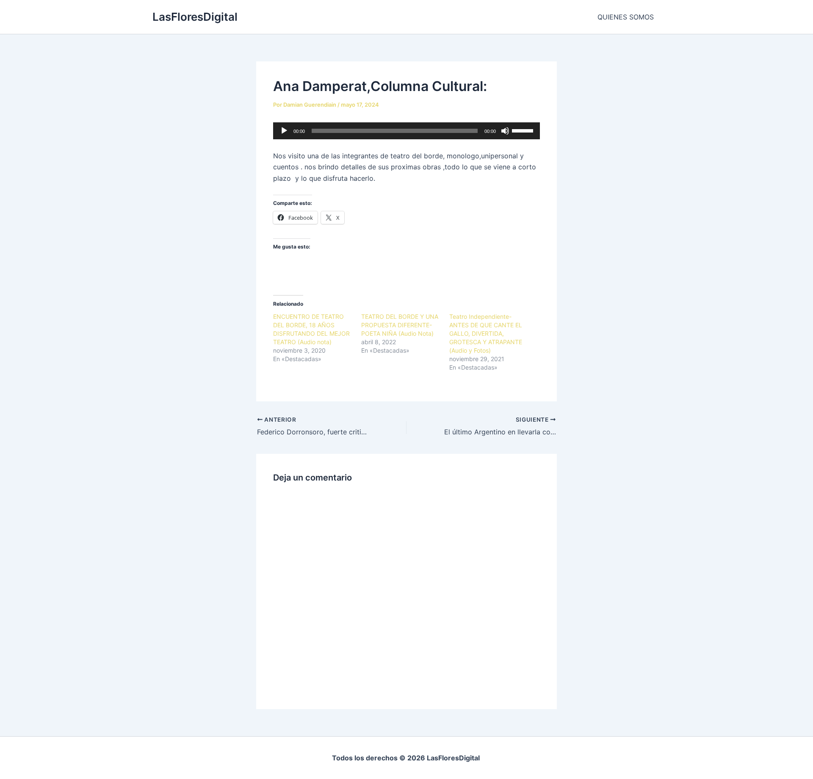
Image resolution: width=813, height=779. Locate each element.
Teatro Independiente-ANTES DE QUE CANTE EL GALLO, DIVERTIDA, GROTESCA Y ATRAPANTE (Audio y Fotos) (485, 333)
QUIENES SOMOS (625, 17)
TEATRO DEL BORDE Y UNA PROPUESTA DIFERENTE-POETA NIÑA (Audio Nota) (399, 325)
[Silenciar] (505, 131)
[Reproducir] (284, 131)
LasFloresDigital (195, 16)
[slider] (524, 130)
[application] (406, 130)
